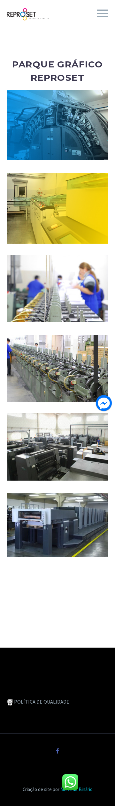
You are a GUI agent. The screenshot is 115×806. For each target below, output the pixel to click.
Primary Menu (102, 13)
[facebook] (57, 751)
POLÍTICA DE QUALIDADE (41, 701)
